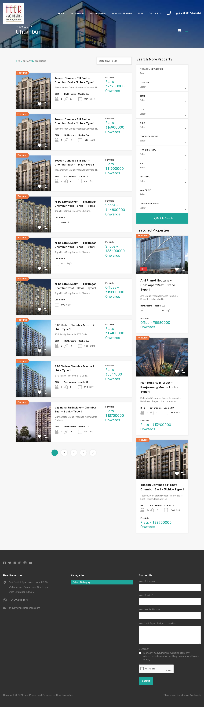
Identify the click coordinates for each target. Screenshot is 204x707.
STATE (143, 96)
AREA (142, 123)
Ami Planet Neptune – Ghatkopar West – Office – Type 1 (158, 285)
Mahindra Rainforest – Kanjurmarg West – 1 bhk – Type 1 (159, 387)
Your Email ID (146, 595)
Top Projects (77, 13)
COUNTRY (144, 82)
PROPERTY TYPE (148, 150)
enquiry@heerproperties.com (24, 607)
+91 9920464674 (18, 599)
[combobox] (114, 61)
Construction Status (150, 203)
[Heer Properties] (13, 22)
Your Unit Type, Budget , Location (157, 623)
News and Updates (122, 13)
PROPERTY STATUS (149, 136)
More (140, 13)
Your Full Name (147, 581)
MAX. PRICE (145, 190)
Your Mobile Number (149, 609)
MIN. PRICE (145, 177)
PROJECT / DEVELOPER (151, 69)
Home (61, 13)
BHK (141, 163)
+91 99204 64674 (191, 13)
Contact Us (155, 13)
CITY (142, 109)
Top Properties (98, 13)
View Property (33, 101)
